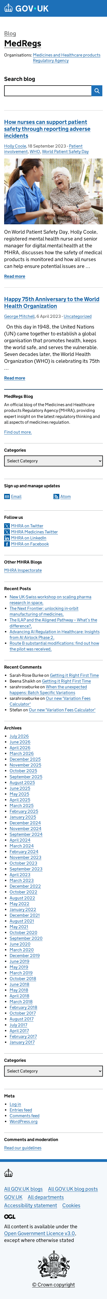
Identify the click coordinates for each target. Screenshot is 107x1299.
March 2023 (22, 880)
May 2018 (19, 990)
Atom (65, 496)
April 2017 (19, 1030)
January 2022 (23, 909)
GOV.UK (13, 1197)
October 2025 (23, 770)
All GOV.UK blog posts (73, 1189)
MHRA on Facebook (30, 544)
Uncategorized (78, 316)
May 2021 (19, 926)
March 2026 (22, 753)
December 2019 (25, 955)
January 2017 (22, 1042)
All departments (46, 1197)
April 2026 (20, 747)
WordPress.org (24, 1121)
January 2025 (23, 817)
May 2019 (19, 967)
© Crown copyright (53, 1284)
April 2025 (20, 799)
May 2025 (19, 794)
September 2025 (26, 776)
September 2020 (26, 938)
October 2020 (23, 932)
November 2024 (25, 828)
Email (16, 496)
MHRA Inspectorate (23, 570)
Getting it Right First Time (74, 675)
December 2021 (25, 915)
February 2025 (24, 811)
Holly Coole (15, 146)
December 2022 (25, 886)
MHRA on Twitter (27, 525)
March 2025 (21, 805)
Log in (15, 1104)
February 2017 (23, 1036)
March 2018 (21, 1001)
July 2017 (18, 1025)
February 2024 (24, 851)
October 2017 (23, 1013)
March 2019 (21, 972)
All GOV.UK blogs (23, 1189)
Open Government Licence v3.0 (39, 1233)
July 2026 (19, 736)
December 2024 (25, 822)
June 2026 (20, 742)
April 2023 (20, 874)
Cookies (71, 1205)
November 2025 (25, 765)
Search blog (19, 79)
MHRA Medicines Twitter (34, 531)
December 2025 (25, 759)
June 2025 (20, 788)
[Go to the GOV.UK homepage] (26, 8)
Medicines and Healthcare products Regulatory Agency (66, 57)
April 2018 (19, 995)
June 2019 (19, 961)
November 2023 (25, 857)
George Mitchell (19, 316)
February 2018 (23, 1007)
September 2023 (26, 868)
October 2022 (23, 892)
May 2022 (19, 903)
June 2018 (19, 984)
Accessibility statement (30, 1205)
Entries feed (21, 1110)
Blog (10, 33)
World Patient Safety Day (65, 151)
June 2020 (20, 944)
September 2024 (26, 834)
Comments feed (25, 1115)
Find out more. (18, 432)
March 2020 (22, 949)
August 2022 (22, 898)
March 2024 (22, 845)
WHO (35, 151)
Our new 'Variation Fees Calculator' (62, 709)
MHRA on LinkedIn (28, 537)
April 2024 (20, 840)
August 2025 (22, 782)
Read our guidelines (22, 1147)
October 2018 (23, 978)
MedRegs (22, 43)
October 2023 (23, 863)
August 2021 (22, 921)
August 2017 (21, 1018)
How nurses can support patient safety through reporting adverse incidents (47, 128)
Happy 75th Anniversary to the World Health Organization (51, 303)
